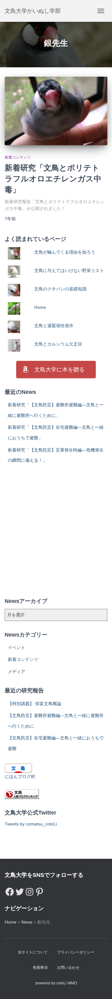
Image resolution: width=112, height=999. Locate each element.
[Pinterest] (39, 890)
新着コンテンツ (18, 157)
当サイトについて (33, 952)
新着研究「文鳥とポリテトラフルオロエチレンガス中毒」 (53, 178)
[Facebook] (10, 890)
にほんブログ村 (20, 776)
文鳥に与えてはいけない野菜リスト (69, 270)
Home (40, 307)
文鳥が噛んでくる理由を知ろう (64, 252)
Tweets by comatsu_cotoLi (31, 823)
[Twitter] (20, 890)
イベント (16, 647)
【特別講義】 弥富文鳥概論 (34, 703)
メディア (16, 671)
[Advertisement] (56, 531)
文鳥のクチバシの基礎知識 (60, 288)
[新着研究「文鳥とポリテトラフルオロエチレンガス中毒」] (56, 111)
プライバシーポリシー (75, 952)
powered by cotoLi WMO (56, 983)
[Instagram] (30, 890)
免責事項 (40, 967)
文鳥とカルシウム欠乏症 (58, 344)
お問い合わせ (68, 967)
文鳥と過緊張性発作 (53, 325)
